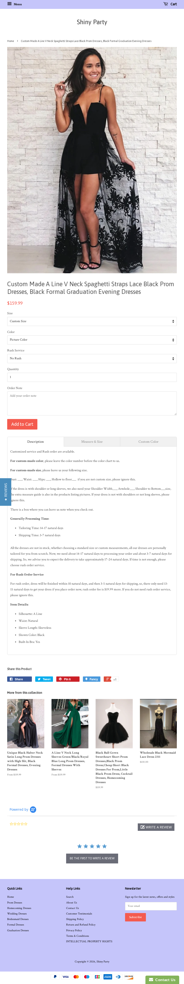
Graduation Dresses (18, 930)
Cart (173, 4)
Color (11, 332)
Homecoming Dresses (19, 908)
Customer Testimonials (79, 913)
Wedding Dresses (17, 913)
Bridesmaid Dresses (18, 919)
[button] (156, 827)
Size (10, 313)
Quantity (13, 369)
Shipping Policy (75, 919)
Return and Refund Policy (80, 924)
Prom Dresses (14, 902)
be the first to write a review (92, 858)
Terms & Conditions (77, 936)
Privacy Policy (74, 930)
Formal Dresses (15, 924)
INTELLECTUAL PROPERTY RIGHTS (89, 941)
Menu (17, 4)
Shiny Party (92, 22)
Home (10, 41)
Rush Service (15, 350)
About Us (71, 902)
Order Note (14, 388)
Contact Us (72, 908)
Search (70, 897)
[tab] (35, 442)
